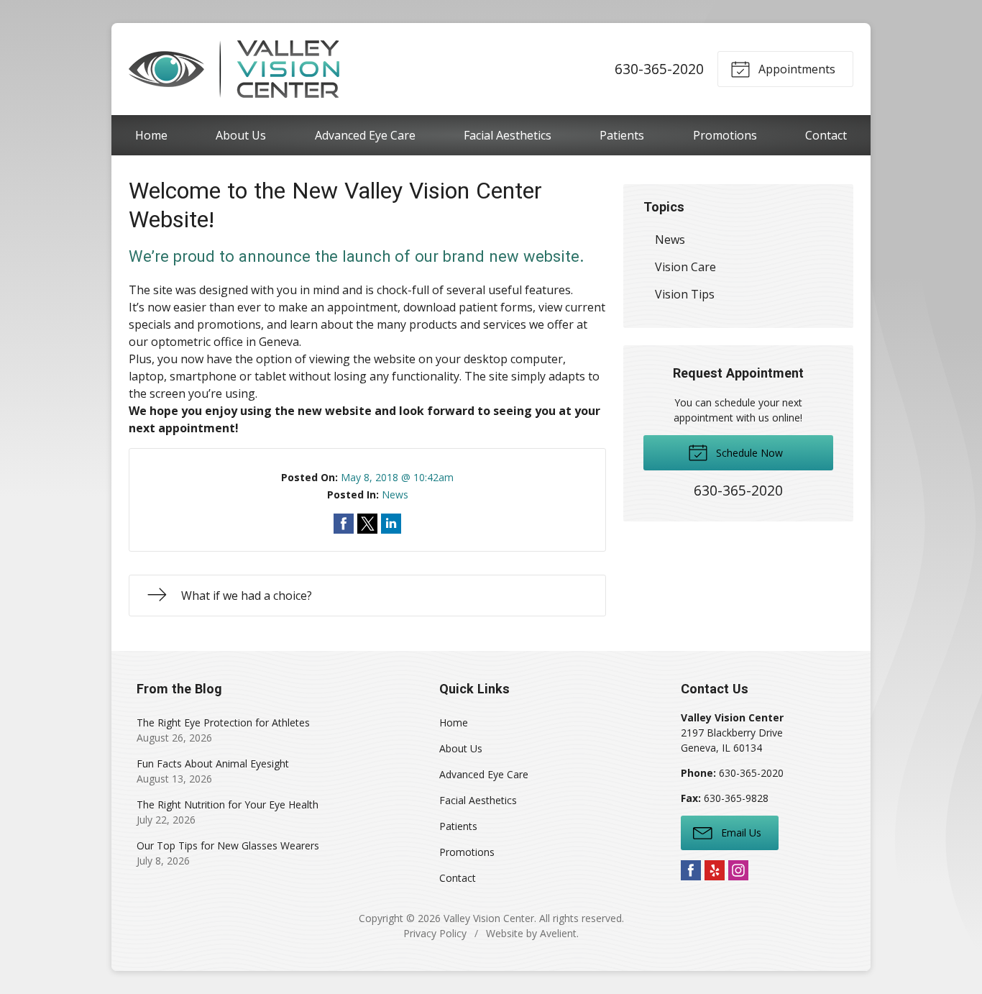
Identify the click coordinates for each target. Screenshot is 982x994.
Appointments (795, 69)
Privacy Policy (435, 933)
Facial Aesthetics (507, 135)
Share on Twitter (367, 524)
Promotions (725, 135)
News (395, 494)
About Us (241, 135)
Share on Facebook (344, 524)
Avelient (558, 933)
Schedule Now (748, 453)
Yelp (715, 870)
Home (151, 135)
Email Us (739, 832)
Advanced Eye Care (365, 135)
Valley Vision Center (489, 918)
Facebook (691, 870)
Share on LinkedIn (391, 524)
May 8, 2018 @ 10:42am (397, 477)
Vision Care (685, 267)
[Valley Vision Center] (234, 69)
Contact (826, 135)
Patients (622, 135)
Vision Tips (685, 294)
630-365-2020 (659, 68)
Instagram (738, 870)
